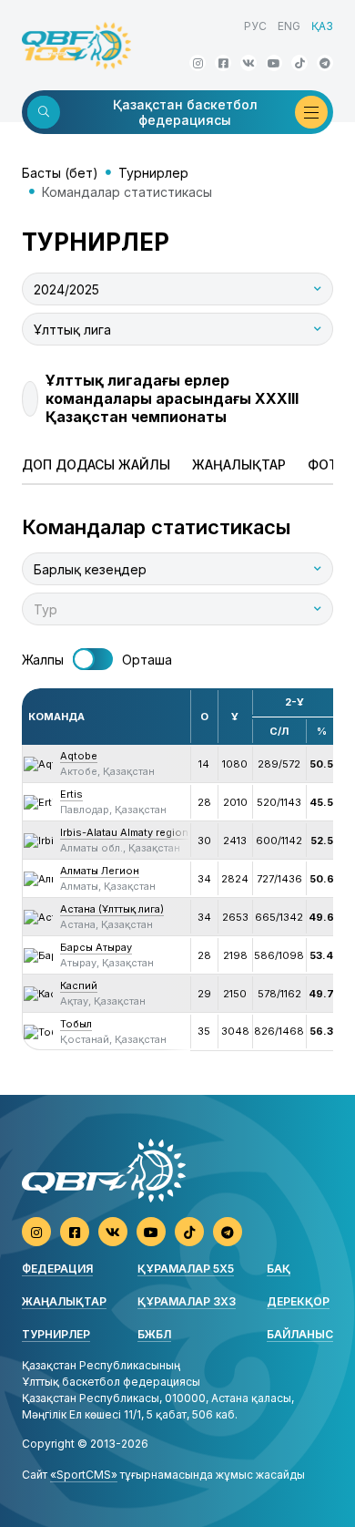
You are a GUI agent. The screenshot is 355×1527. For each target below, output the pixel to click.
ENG (289, 26)
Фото (328, 464)
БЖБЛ (154, 1334)
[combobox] (177, 289)
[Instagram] (197, 63)
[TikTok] (299, 63)
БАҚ (278, 1268)
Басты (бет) (60, 173)
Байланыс (300, 1334)
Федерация (57, 1268)
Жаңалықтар (239, 464)
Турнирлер (153, 173)
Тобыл (76, 1023)
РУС (255, 26)
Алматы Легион (99, 870)
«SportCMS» (83, 1474)
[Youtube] (274, 63)
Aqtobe (78, 755)
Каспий (78, 985)
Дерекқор (298, 1301)
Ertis (71, 794)
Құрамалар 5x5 (185, 1268)
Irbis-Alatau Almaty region (124, 832)
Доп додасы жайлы (96, 464)
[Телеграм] (325, 63)
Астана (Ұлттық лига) (112, 909)
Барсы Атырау (96, 947)
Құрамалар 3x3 (186, 1301)
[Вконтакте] (248, 63)
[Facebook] (223, 63)
